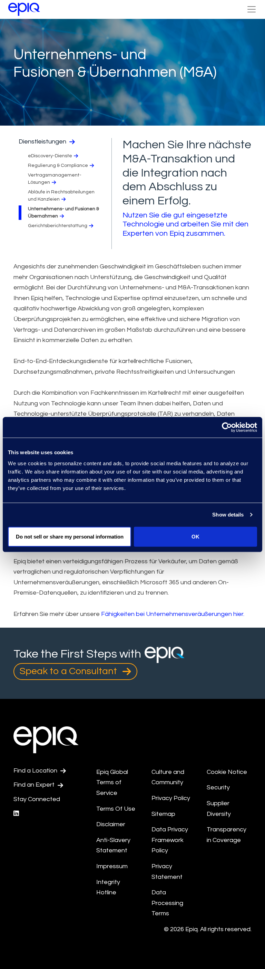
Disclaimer (110, 824)
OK (195, 536)
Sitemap (163, 814)
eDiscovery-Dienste (50, 155)
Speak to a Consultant (69, 671)
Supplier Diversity (219, 808)
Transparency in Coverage (226, 834)
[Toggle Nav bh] (251, 9)
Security (218, 787)
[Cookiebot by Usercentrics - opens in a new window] (227, 427)
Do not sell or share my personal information (70, 536)
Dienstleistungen (43, 141)
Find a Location (36, 770)
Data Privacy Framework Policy (169, 840)
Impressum (112, 866)
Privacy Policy (170, 798)
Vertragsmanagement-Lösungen (54, 179)
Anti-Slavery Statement (113, 845)
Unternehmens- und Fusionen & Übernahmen (63, 212)
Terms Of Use (115, 809)
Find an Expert (34, 784)
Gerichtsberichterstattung (57, 225)
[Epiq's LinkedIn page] (16, 813)
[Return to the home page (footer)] (24, 9)
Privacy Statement (167, 871)
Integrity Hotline (108, 887)
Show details (228, 515)
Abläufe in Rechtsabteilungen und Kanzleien (61, 196)
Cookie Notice (227, 772)
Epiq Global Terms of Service (112, 782)
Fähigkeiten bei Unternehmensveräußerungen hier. (172, 614)
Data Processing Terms (167, 903)
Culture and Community (167, 777)
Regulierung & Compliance (58, 165)
